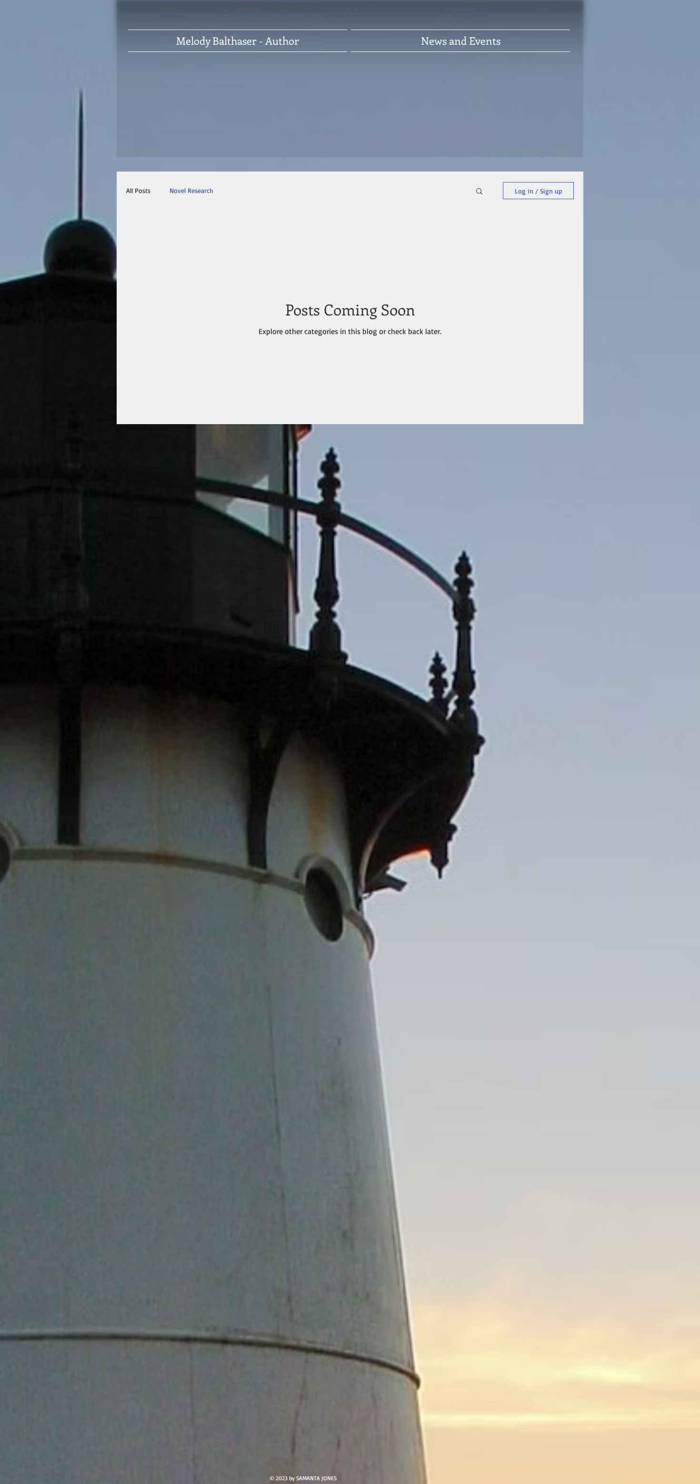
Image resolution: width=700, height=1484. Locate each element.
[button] (479, 192)
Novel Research (191, 190)
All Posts (138, 190)
